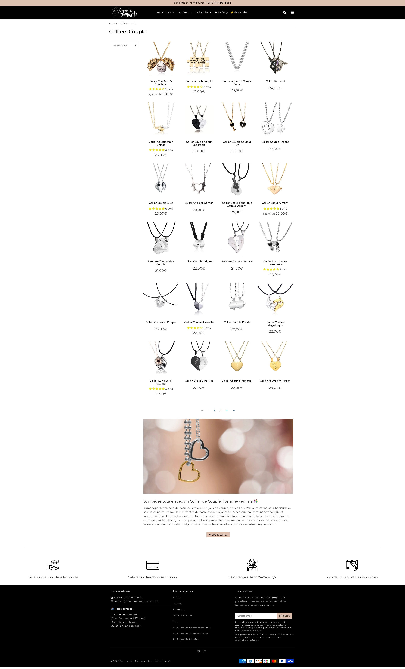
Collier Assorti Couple (198, 81)
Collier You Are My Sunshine (161, 83)
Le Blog (223, 12)
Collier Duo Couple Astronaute (275, 263)
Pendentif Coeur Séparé (237, 261)
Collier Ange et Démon (199, 202)
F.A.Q (176, 597)
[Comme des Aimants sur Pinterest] (199, 651)
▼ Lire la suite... (218, 534)
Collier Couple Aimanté (199, 322)
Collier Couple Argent (275, 141)
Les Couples (163, 12)
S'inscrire (284, 615)
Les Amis (183, 12)
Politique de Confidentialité (190, 633)
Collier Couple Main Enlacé (161, 143)
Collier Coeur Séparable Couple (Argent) (237, 204)
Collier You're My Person (275, 380)
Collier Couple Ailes (161, 202)
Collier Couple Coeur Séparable (199, 143)
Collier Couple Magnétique (275, 324)
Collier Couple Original (199, 261)
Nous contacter (182, 615)
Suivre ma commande (128, 597)
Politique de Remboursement (192, 627)
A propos (178, 609)
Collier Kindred (275, 81)
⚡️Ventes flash (240, 12)
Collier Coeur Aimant (275, 202)
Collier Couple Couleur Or (237, 143)
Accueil (113, 23)
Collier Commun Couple (161, 322)
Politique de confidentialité (248, 630)
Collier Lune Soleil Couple (161, 382)
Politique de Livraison (186, 639)
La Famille (201, 12)
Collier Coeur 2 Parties (199, 380)
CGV (175, 621)
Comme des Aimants (132, 661)
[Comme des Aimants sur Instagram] (205, 651)
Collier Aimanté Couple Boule (237, 83)
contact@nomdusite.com (247, 640)
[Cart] (292, 12)
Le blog (177, 603)
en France (202, 2)
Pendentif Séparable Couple (161, 263)
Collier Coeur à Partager (237, 380)
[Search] (284, 12)
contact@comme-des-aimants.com (136, 601)
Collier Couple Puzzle (237, 322)
